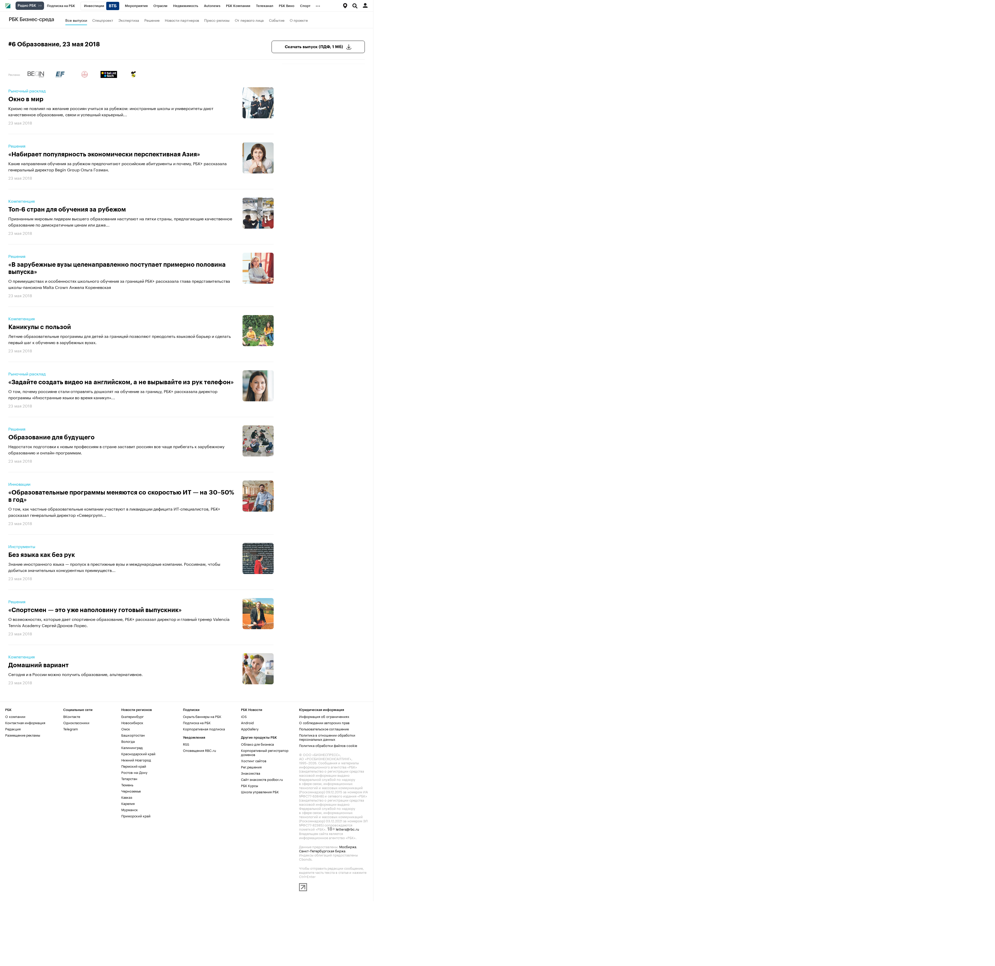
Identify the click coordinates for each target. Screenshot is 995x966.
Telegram (70, 728)
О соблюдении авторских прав (324, 722)
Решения (16, 145)
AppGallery (250, 728)
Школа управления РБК (260, 791)
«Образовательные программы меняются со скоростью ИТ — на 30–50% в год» (121, 496)
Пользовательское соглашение (324, 728)
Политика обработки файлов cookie (328, 745)
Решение (152, 20)
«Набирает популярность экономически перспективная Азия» (104, 154)
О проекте (299, 20)
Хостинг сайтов (253, 760)
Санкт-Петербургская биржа (322, 850)
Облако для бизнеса (257, 743)
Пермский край (133, 765)
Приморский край (136, 815)
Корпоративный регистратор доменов (264, 752)
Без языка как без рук (41, 555)
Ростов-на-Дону (134, 772)
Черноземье (131, 790)
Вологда (128, 741)
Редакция (13, 728)
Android (247, 722)
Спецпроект (102, 20)
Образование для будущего (51, 437)
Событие (277, 20)
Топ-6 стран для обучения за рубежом (67, 209)
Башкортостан (133, 734)
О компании (15, 716)
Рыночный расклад (27, 90)
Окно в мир (25, 99)
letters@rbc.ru (347, 828)
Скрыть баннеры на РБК (202, 716)
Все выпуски (76, 20)
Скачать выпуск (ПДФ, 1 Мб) (314, 47)
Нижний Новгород (136, 759)
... (318, 5)
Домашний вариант (38, 665)
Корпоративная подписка (204, 728)
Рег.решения (251, 766)
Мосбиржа (347, 846)
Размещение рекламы (22, 734)
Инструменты (21, 546)
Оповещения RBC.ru (199, 750)
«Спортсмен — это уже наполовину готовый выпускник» (95, 610)
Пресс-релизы (217, 20)
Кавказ (126, 797)
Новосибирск (132, 722)
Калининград (132, 747)
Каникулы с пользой (39, 327)
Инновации (19, 484)
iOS (244, 716)
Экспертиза (128, 20)
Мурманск (129, 809)
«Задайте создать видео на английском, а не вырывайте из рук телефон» (121, 382)
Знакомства (250, 772)
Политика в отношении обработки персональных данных (327, 737)
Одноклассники (76, 722)
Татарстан (129, 778)
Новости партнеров (182, 20)
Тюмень (127, 784)
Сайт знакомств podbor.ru (262, 779)
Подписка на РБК (197, 722)
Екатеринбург (132, 716)
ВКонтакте (71, 716)
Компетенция (21, 201)
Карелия (128, 803)
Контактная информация (25, 722)
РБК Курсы (249, 785)
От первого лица (249, 20)
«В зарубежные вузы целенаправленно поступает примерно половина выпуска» (117, 268)
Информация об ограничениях (324, 716)
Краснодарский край (138, 753)
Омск (125, 728)
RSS (186, 743)
